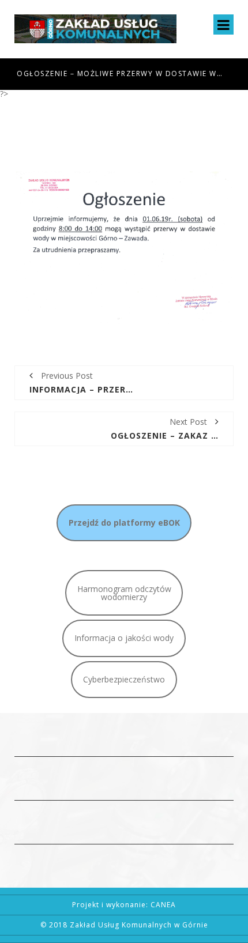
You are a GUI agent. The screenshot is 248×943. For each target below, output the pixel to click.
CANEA (163, 905)
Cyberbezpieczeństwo (124, 679)
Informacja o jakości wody (124, 637)
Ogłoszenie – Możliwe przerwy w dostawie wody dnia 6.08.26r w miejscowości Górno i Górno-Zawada (119, 73)
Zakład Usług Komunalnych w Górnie (139, 925)
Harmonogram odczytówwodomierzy (124, 592)
